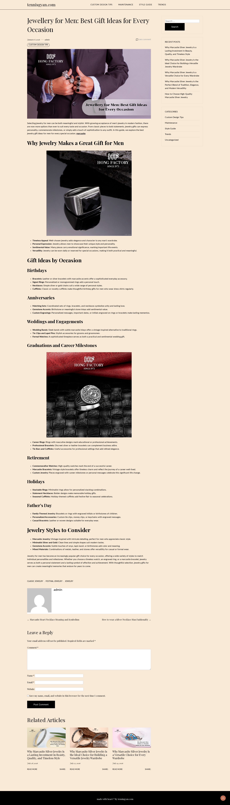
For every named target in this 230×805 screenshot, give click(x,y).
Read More (32, 769)
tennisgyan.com (41, 4)
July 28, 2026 (32, 763)
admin (47, 39)
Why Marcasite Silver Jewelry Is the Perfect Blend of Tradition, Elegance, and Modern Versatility (182, 84)
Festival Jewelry (54, 581)
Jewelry (69, 581)
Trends (162, 5)
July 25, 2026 (75, 763)
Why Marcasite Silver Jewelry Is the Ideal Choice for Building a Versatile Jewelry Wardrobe (88, 755)
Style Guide (145, 5)
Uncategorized (171, 140)
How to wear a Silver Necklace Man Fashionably (125, 619)
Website (30, 689)
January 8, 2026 (33, 39)
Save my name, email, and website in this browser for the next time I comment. (67, 695)
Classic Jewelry (35, 581)
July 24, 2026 (117, 763)
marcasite (81, 133)
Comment (32, 647)
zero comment (145, 39)
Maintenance (125, 5)
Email (30, 682)
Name (30, 675)
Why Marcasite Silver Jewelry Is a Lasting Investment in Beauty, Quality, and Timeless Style (46, 755)
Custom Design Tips (101, 5)
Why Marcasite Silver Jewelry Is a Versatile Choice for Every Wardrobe (131, 755)
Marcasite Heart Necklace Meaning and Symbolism (54, 619)
